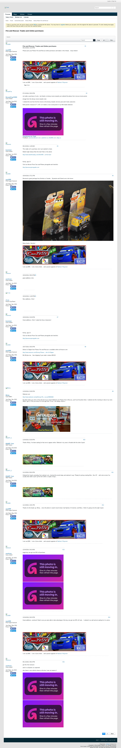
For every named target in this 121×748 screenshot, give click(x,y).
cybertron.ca (44, 138)
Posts (8, 37)
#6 (35, 296)
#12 (103, 505)
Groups (30, 14)
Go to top (112, 740)
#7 (57, 317)
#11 (112, 472)
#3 (57, 146)
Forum (11, 20)
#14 (109, 617)
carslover (9, 279)
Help (97, 740)
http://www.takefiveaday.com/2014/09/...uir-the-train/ (37, 154)
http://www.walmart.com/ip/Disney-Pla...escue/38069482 (38, 397)
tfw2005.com (52, 138)
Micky (7, 395)
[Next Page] (107, 40)
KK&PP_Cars (10, 443)
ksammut (9, 150)
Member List (18, 17)
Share (14, 57)
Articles (22, 14)
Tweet (13, 59)
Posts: (7, 55)
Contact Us (104, 740)
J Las (7, 300)
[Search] (114, 7)
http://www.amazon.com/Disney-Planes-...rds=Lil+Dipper (38, 352)
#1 (85, 46)
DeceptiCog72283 (11, 97)
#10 (84, 439)
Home (7, 20)
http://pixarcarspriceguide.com (31, 167)
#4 (112, 175)
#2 (86, 93)
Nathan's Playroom (62, 82)
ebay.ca (59, 138)
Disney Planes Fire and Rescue (41, 20)
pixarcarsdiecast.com (35, 138)
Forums (7, 14)
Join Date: (8, 54)
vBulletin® (107, 744)
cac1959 (8, 50)
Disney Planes (28, 20)
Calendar (26, 17)
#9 (112, 391)
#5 (35, 275)
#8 (85, 346)
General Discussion (19, 20)
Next (112, 733)
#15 (63, 662)
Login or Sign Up (111, 1)
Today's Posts (9, 17)
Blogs (15, 14)
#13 (63, 549)
